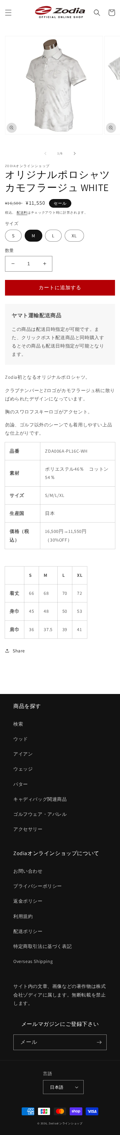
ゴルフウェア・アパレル (40, 814)
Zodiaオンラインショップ (66, 1123)
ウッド (20, 739)
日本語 (56, 1087)
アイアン (23, 754)
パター (20, 784)
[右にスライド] (74, 153)
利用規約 (23, 916)
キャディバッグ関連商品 (40, 799)
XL (74, 236)
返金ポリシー (28, 901)
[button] (8, 12)
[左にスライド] (45, 153)
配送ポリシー (28, 931)
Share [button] (19, 651)
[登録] (99, 1042)
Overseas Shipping (33, 961)
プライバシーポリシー (37, 886)
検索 (18, 724)
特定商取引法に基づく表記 (42, 946)
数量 (9, 250)
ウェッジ (23, 769)
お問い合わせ (28, 871)
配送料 (22, 212)
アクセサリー (28, 829)
